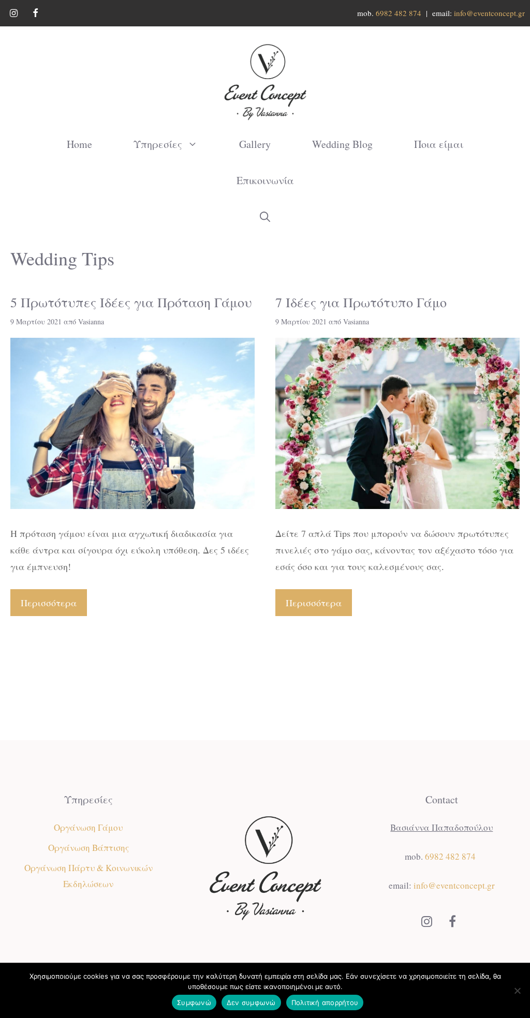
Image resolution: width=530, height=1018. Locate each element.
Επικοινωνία (265, 180)
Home (79, 144)
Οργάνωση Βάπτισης (88, 848)
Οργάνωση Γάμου (88, 827)
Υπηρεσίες (158, 144)
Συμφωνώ (194, 1002)
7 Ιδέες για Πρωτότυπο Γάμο (361, 302)
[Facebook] (35, 14)
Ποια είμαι (438, 144)
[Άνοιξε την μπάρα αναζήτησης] (265, 217)
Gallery (255, 144)
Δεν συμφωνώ (251, 1002)
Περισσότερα (49, 602)
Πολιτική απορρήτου (325, 1002)
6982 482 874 (398, 13)
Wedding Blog (342, 144)
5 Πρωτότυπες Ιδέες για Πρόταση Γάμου (131, 302)
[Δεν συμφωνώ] (517, 990)
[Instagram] (14, 14)
